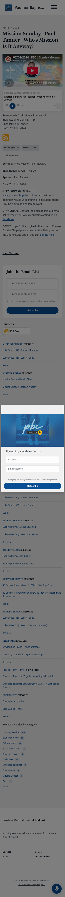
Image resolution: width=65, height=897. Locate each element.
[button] (58, 410)
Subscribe (32, 486)
